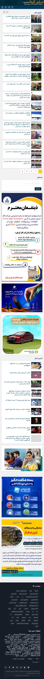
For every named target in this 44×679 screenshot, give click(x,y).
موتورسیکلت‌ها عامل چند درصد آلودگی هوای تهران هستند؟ (18, 46)
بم (37, 611)
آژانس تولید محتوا (21, 655)
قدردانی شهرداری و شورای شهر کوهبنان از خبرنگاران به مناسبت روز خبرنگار (18, 17)
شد (12, 617)
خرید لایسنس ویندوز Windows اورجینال (26, 634)
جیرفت (27, 614)
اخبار (31, 591)
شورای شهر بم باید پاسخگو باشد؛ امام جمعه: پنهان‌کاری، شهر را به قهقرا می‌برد (17, 56)
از (22, 597)
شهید (29, 620)
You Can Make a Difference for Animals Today (23, 648)
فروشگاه (30, 659)
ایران (20, 609)
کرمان (12, 623)
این (15, 609)
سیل (18, 617)
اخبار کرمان (13, 594)
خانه (37, 659)
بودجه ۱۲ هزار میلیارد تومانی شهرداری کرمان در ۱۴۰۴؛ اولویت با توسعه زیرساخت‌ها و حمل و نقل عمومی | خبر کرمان (17, 124)
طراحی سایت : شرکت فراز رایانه (22, 675)
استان (12, 597)
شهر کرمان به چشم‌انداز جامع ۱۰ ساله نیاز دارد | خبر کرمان (17, 162)
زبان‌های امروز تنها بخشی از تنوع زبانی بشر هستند (17, 419)
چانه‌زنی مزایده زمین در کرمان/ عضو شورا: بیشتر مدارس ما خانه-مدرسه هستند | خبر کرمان (17, 144)
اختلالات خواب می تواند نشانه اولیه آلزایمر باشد (17, 410)
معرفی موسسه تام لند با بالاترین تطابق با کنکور (18, 429)
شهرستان (36, 620)
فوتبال (23, 620)
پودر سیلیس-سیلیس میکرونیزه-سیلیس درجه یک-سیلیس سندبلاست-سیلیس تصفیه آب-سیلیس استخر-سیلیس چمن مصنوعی (22, 641)
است (17, 597)
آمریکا (36, 591)
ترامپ (27, 611)
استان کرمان (14, 600)
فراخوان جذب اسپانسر (18, 659)
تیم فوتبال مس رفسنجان (17, 611)
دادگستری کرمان (18, 614)
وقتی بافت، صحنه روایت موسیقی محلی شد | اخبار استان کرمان (17, 383)
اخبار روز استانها (23, 594)
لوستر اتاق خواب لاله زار (20, 647)
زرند (29, 617)
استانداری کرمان (24, 600)
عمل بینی (37, 650)
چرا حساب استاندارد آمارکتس (24, 635)
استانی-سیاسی (12, 603)
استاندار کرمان (34, 600)
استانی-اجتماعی (34, 603)
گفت (36, 626)
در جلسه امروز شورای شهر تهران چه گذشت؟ (17, 35)
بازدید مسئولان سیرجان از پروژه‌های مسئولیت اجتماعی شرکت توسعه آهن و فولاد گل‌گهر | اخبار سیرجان (18, 393)
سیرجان (24, 617)
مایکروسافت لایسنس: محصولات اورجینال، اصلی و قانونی (25, 651)
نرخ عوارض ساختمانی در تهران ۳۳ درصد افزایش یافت (18, 27)
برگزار (9, 609)
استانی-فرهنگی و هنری (21, 606)
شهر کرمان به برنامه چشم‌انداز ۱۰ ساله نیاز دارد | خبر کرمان (18, 153)
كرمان (17, 620)
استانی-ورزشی (34, 609)
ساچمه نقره (24, 644)
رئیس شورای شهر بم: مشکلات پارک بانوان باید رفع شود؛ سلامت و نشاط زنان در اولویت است (17, 76)
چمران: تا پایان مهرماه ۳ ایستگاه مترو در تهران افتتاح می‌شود (18, 65)
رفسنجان (36, 617)
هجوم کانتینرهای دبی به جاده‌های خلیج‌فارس (20, 364)
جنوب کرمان (35, 614)
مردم (11, 620)
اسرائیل (26, 609)
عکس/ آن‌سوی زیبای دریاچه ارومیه (20, 373)
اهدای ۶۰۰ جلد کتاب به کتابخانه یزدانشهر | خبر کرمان (17, 133)
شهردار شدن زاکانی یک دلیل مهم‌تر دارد (18, 84)
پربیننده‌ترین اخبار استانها (23, 623)
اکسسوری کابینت (27, 637)
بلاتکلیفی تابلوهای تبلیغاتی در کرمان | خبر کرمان (18, 114)
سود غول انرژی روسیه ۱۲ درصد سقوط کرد (17, 400)
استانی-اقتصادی (23, 603)
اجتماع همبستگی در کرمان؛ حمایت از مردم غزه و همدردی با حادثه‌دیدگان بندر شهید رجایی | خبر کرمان (17, 95)
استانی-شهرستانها (34, 606)
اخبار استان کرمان (34, 594)
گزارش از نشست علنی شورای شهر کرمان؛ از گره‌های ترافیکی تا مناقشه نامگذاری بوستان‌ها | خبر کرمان (17, 105)
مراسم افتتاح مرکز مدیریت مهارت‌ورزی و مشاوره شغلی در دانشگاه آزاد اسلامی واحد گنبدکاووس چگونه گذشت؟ (17, 438)
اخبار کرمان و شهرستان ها (32, 597)
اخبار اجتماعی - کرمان (21, 591)
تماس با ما (35, 662)
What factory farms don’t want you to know (23, 653)
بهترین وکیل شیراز (15, 639)
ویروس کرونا (35, 623)
